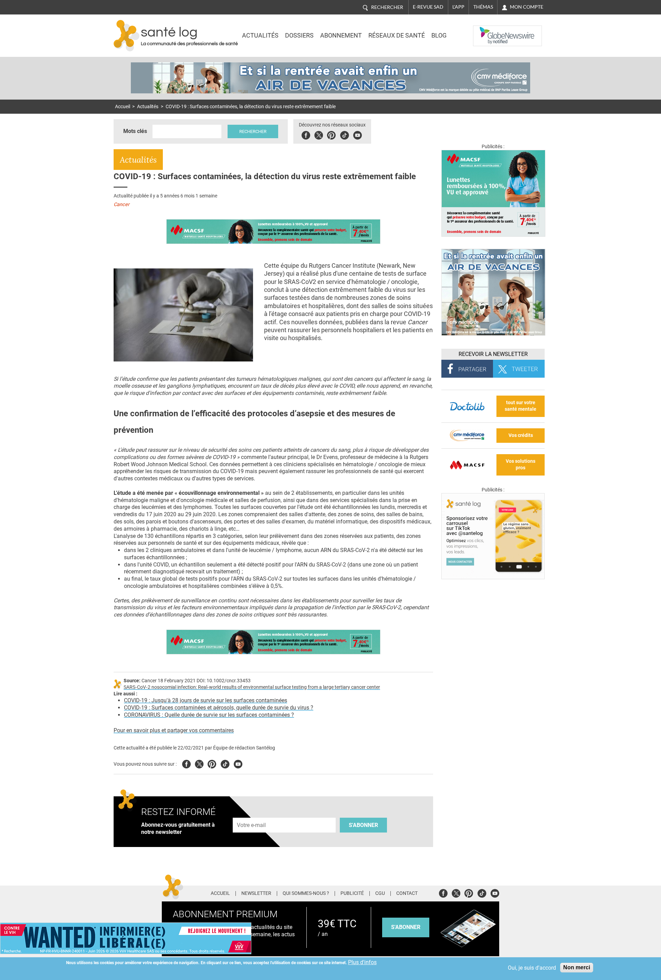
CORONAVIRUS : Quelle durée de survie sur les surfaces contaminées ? (209, 715)
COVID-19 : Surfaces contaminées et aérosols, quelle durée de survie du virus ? (218, 707)
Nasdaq (486, 30)
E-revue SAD (428, 7)
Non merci (576, 967)
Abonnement (341, 35)
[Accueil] (126, 35)
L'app (458, 7)
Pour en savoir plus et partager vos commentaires (174, 730)
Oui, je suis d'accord (532, 967)
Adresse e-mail (252, 813)
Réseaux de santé (396, 35)
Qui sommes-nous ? (306, 893)
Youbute (357, 134)
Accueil (122, 107)
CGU (380, 893)
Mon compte (526, 7)
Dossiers (299, 35)
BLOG (439, 35)
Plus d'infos (362, 962)
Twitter (318, 134)
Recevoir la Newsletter (493, 354)
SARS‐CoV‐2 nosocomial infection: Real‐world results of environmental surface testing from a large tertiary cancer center (252, 687)
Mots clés (135, 131)
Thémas (483, 7)
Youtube (238, 763)
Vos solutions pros (520, 464)
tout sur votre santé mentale (520, 406)
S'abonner (363, 825)
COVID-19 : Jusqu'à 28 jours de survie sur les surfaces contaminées (205, 700)
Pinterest (331, 134)
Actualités (260, 35)
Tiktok (344, 134)
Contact (407, 893)
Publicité (352, 893)
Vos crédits (520, 435)
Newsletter (256, 893)
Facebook (306, 134)
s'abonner (405, 927)
